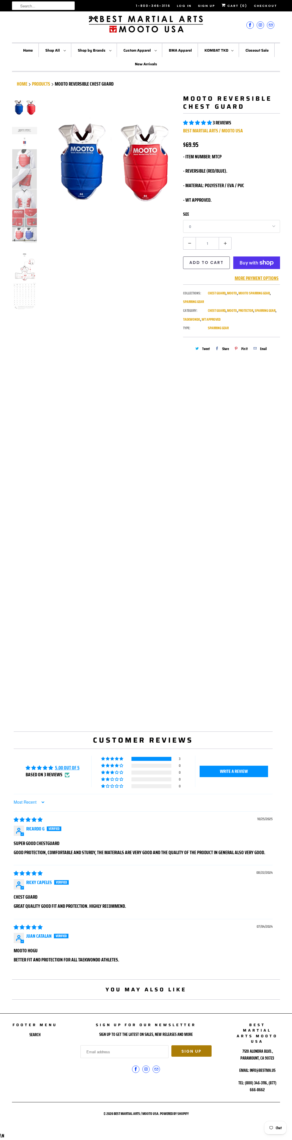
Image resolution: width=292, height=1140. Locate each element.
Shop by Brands (92, 50)
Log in (184, 5)
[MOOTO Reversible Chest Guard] (111, 161)
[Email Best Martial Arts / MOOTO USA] (270, 25)
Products (41, 84)
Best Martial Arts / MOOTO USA (213, 130)
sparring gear (265, 311)
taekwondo (191, 319)
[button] (198, 122)
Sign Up (206, 5)
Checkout (265, 5)
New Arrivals (146, 64)
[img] (28, 819)
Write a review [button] (234, 771)
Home (28, 50)
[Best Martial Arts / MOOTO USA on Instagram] (260, 25)
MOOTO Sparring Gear (254, 293)
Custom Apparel (137, 50)
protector (245, 311)
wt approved (211, 319)
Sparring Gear (193, 302)
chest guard (217, 311)
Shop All (53, 50)
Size (186, 214)
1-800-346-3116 (153, 5)
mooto (232, 311)
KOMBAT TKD (216, 50)
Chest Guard (217, 293)
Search (34, 1035)
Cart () (236, 5)
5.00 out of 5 (67, 767)
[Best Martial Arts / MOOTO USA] (146, 26)
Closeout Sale (257, 50)
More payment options (257, 278)
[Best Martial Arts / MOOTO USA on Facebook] (250, 25)
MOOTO (232, 293)
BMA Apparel (180, 50)
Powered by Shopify (174, 1114)
